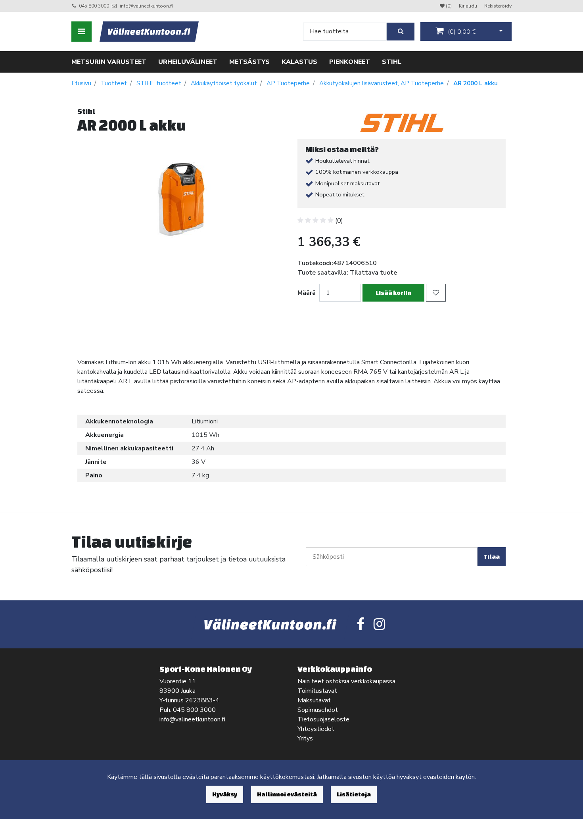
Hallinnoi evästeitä (287, 794)
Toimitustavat (317, 690)
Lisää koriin (393, 292)
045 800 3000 (94, 6)
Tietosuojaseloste (323, 719)
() (461, 31)
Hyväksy (224, 794)
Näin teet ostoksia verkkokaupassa (346, 681)
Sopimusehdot (317, 710)
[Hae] (400, 31)
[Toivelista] (436, 293)
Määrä (306, 292)
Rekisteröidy (498, 6)
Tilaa (491, 556)
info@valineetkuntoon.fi (146, 6)
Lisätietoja (354, 794)
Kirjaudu (468, 6)
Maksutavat (314, 700)
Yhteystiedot (315, 729)
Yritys (305, 738)
